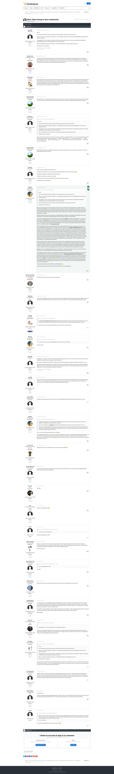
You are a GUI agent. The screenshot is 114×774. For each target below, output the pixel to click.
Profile (30, 45)
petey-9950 (30, 397)
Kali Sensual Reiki (30, 275)
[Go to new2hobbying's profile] (30, 607)
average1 (30, 641)
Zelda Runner (30, 581)
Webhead (30, 296)
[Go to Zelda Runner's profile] (30, 588)
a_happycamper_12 (52, 563)
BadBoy (30, 187)
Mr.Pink (30, 486)
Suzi (30, 505)
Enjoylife (32, 21)
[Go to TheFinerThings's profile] (30, 548)
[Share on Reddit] (33, 756)
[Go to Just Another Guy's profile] (30, 473)
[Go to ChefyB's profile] (30, 384)
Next (28, 26)
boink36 (30, 315)
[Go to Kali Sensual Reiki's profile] (30, 283)
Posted (41, 30)
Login (84, 3)
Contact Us (60, 768)
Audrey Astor (30, 56)
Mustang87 (30, 77)
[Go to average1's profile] (30, 648)
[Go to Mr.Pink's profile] (30, 493)
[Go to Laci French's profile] (30, 453)
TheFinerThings (30, 541)
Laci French (30, 445)
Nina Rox (30, 620)
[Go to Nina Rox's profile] (30, 628)
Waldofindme (30, 691)
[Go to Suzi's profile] (30, 514)
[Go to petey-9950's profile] (30, 404)
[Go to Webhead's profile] (30, 303)
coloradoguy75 (30, 671)
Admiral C (30, 116)
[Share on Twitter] (24, 756)
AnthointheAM (30, 96)
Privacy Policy (54, 768)
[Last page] (31, 26)
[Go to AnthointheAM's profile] (30, 103)
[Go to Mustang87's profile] (30, 84)
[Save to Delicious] (31, 756)
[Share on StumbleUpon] (35, 756)
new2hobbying (30, 600)
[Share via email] (37, 756)
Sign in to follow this (79, 19)
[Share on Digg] (29, 756)
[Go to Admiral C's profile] (30, 123)
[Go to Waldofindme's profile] (30, 698)
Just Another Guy (30, 466)
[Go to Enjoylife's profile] (24, 20)
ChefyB (30, 377)
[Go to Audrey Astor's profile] (30, 64)
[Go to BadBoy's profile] (30, 194)
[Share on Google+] (27, 756)
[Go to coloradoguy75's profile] (30, 678)
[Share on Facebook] (26, 756)
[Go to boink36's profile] (30, 322)
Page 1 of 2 (35, 26)
